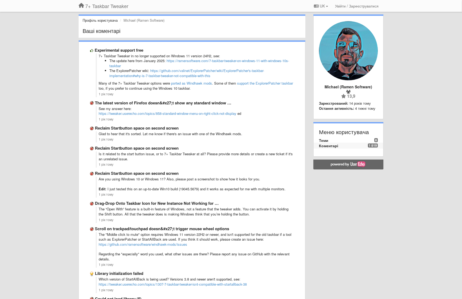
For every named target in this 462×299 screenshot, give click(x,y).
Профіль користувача (100, 20)
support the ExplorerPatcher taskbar (265, 83)
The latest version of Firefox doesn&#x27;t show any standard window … (163, 103)
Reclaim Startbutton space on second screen (137, 128)
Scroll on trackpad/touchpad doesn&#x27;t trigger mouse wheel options (162, 229)
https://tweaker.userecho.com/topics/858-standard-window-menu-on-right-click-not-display (167, 113)
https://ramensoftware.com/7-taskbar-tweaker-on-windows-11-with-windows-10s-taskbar (199, 63)
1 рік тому (106, 94)
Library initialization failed (119, 273)
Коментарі (328, 145)
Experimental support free (119, 50)
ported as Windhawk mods (191, 83)
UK (322, 6)
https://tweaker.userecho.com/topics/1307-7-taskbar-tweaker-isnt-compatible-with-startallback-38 (173, 284)
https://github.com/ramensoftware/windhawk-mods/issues (143, 244)
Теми (323, 140)
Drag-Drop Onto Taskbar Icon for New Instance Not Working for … (157, 203)
